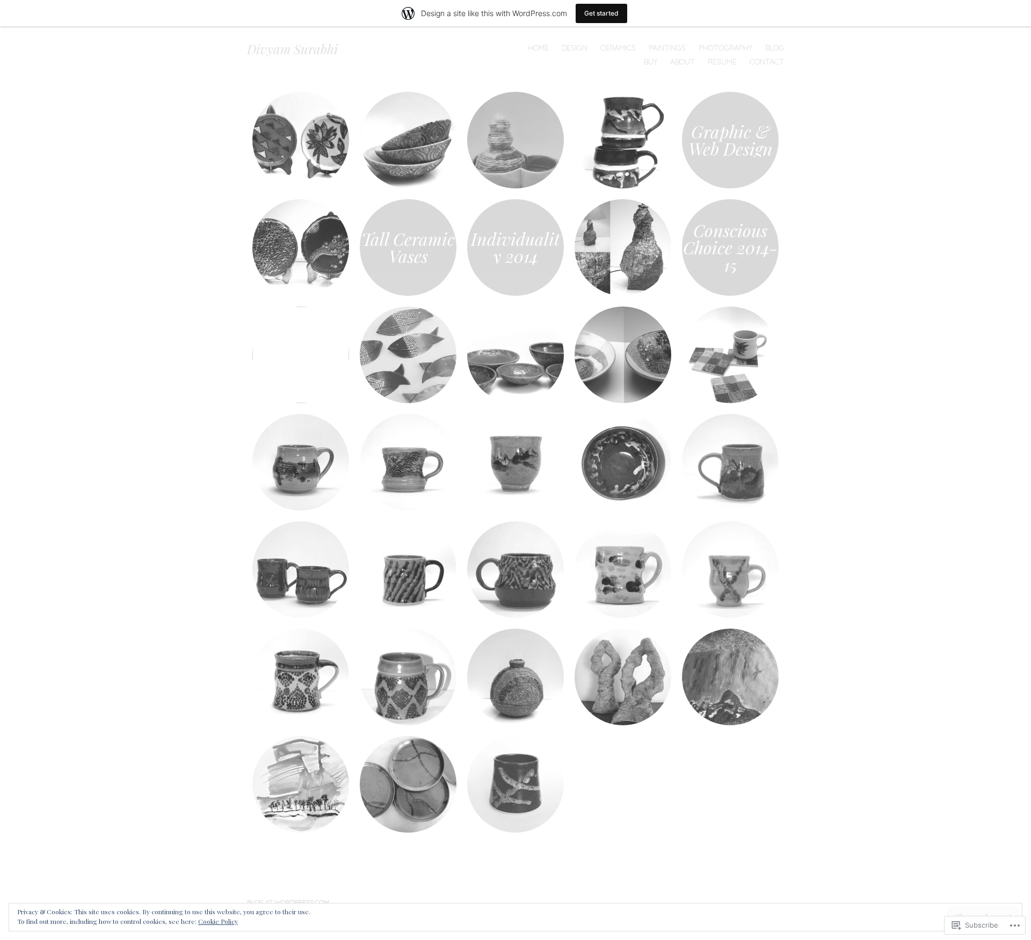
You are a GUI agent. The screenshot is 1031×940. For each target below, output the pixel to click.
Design (574, 48)
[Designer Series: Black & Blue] (623, 462)
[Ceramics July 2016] (623, 140)
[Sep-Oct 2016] (300, 140)
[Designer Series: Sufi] (515, 569)
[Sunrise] (300, 784)
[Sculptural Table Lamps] (623, 247)
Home (538, 48)
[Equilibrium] (623, 355)
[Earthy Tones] (408, 140)
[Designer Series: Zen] (623, 569)
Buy (650, 62)
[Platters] (300, 247)
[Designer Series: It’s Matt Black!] (300, 569)
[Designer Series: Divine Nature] (300, 462)
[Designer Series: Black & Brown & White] (300, 677)
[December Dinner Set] (408, 784)
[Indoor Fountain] (515, 140)
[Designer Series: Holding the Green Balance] (730, 569)
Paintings (667, 48)
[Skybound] (730, 677)
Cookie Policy (218, 921)
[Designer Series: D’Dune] (515, 462)
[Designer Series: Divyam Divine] (408, 462)
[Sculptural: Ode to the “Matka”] (515, 677)
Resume (722, 62)
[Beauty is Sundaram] (300, 355)
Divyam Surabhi (292, 48)
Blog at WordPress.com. (288, 902)
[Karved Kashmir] (515, 355)
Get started (601, 13)
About (682, 62)
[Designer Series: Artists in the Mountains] (730, 462)
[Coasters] (730, 355)
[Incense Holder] (408, 355)
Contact (767, 62)
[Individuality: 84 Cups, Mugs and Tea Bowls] (515, 784)
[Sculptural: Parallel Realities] (623, 677)
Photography (725, 48)
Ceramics (618, 48)
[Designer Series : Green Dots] (408, 677)
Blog (774, 48)
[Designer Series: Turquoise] (408, 569)
